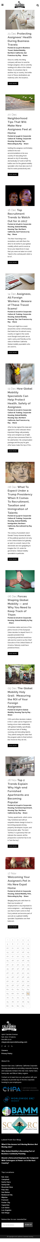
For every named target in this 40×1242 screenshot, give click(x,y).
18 (23, 952)
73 (23, 998)
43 (23, 973)
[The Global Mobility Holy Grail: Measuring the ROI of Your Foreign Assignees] (20, 674)
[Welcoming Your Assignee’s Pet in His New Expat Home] (20, 863)
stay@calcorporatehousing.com (14, 1042)
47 (18, 977)
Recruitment (21, 526)
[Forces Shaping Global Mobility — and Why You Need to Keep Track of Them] (20, 581)
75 (7, 1002)
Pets (29, 894)
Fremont (4, 1200)
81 (13, 1006)
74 (28, 998)
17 (18, 952)
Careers (4, 1050)
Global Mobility (19, 50)
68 (23, 994)
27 (18, 960)
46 (13, 977)
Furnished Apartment (23, 808)
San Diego (5, 1213)
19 (28, 952)
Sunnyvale (5, 1185)
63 (23, 989)
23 (23, 956)
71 (13, 998)
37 (18, 969)
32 (18, 965)
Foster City (5, 1202)
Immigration (12, 523)
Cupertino (5, 1205)
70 (8, 998)
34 (28, 965)
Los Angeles (6, 1210)
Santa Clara (6, 1182)
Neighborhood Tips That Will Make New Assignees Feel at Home (19, 126)
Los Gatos (5, 1208)
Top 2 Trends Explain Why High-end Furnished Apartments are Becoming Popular (18, 791)
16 (13, 952)
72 (18, 998)
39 (28, 969)
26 (13, 960)
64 (28, 989)
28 (23, 960)
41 (13, 973)
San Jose (5, 1177)
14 (28, 948)
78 (23, 1002)
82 (18, 1006)
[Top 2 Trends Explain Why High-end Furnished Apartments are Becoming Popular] (20, 766)
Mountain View (7, 1187)
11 (12, 948)
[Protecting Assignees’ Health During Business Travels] (20, 20)
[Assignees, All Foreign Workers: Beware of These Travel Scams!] (20, 281)
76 (13, 1002)
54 (28, 981)
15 (7, 952)
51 (13, 981)
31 (13, 965)
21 (13, 956)
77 (18, 1002)
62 (18, 989)
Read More (13, 83)
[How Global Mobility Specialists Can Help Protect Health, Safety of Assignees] (20, 374)
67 (18, 994)
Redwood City (7, 1195)
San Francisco (21, 232)
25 (7, 960)
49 (28, 977)
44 (28, 973)
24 (28, 956)
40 (7, 973)
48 (23, 977)
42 (18, 973)
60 (7, 989)
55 (7, 985)
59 (28, 985)
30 (7, 965)
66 (13, 994)
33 (23, 965)
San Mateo (5, 1192)
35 (8, 969)
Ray (19, 55)
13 (23, 948)
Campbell (5, 1179)
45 (8, 977)
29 (28, 960)
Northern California (15, 53)
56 (13, 985)
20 (8, 956)
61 (13, 989)
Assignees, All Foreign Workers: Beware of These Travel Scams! (20, 301)
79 (28, 1002)
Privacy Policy (6, 1053)
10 (7, 948)
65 (8, 994)
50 (8, 981)
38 (23, 969)
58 (23, 985)
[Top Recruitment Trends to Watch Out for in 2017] (20, 195)
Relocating (12, 144)
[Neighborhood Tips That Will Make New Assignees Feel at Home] (20, 102)
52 (18, 981)
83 (23, 1006)
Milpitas (4, 1197)
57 (18, 985)
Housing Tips (20, 141)
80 (7, 1006)
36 (13, 969)
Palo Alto (5, 1190)
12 (18, 948)
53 (23, 981)
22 (18, 956)
